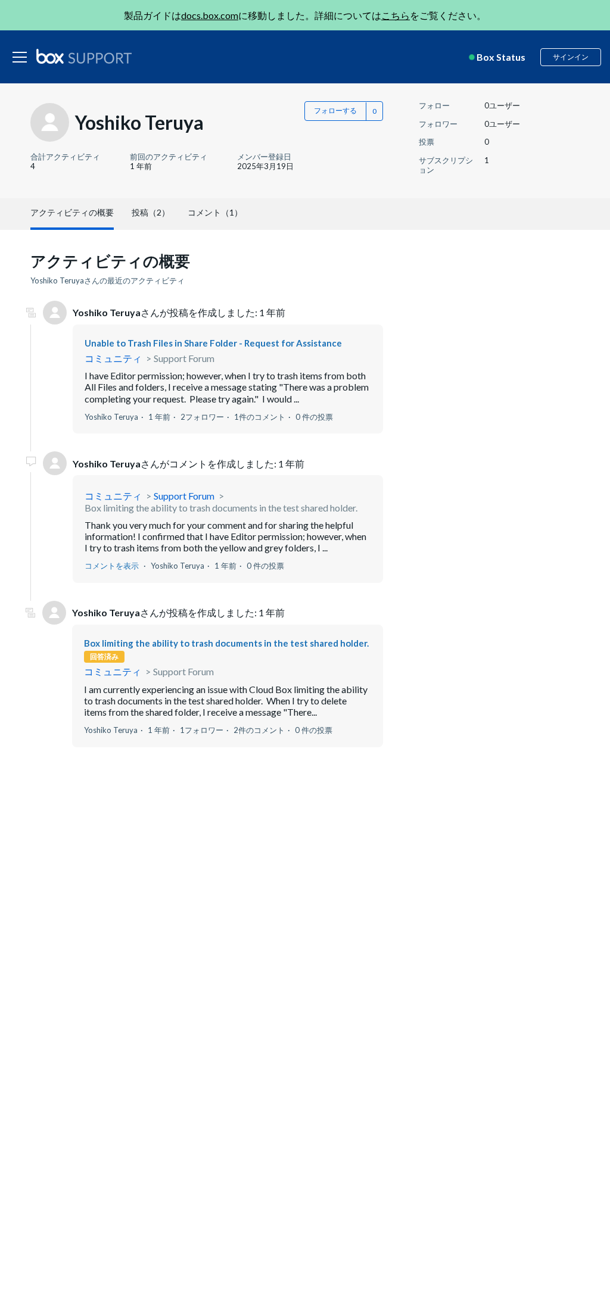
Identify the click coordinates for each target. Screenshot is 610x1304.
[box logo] (84, 56)
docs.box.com (209, 15)
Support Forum (184, 358)
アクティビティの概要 (72, 212)
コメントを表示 (112, 565)
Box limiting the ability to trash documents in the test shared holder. (221, 507)
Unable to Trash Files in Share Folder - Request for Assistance (213, 343)
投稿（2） (151, 212)
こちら (395, 15)
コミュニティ (113, 358)
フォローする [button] (335, 110)
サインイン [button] (571, 56)
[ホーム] (84, 57)
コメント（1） (215, 212)
